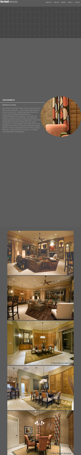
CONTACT (77, 2)
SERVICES (63, 2)
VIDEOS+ (70, 2)
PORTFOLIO (48, 2)
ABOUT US (56, 2)
